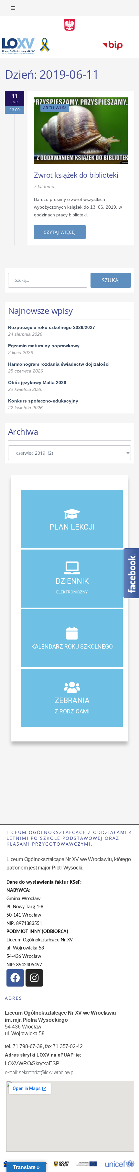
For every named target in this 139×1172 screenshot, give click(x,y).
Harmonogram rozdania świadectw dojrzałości (59, 364)
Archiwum (55, 108)
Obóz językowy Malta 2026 (37, 382)
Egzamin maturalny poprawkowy (44, 345)
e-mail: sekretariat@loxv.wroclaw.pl (39, 1072)
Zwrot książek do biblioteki (76, 175)
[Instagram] (34, 978)
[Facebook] (15, 978)
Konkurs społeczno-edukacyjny (43, 400)
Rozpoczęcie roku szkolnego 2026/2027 (51, 327)
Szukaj (111, 280)
